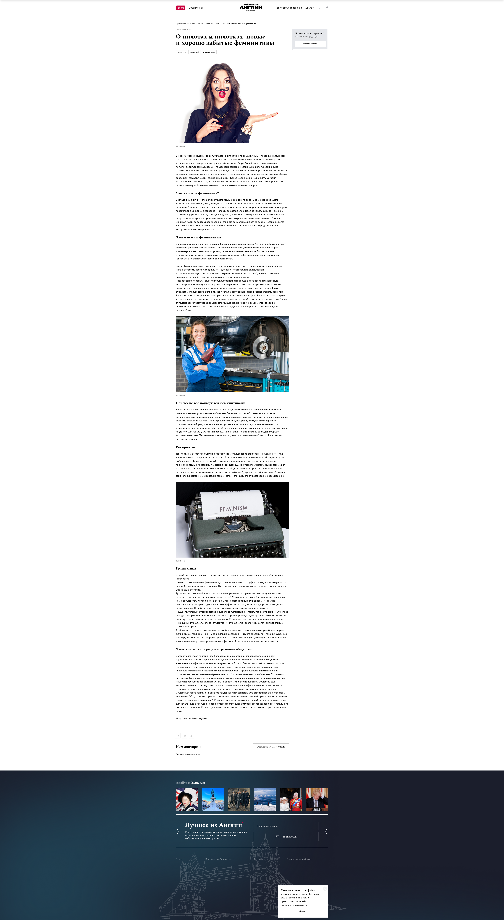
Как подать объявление (288, 7)
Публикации (181, 23)
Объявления (196, 7)
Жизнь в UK (195, 23)
